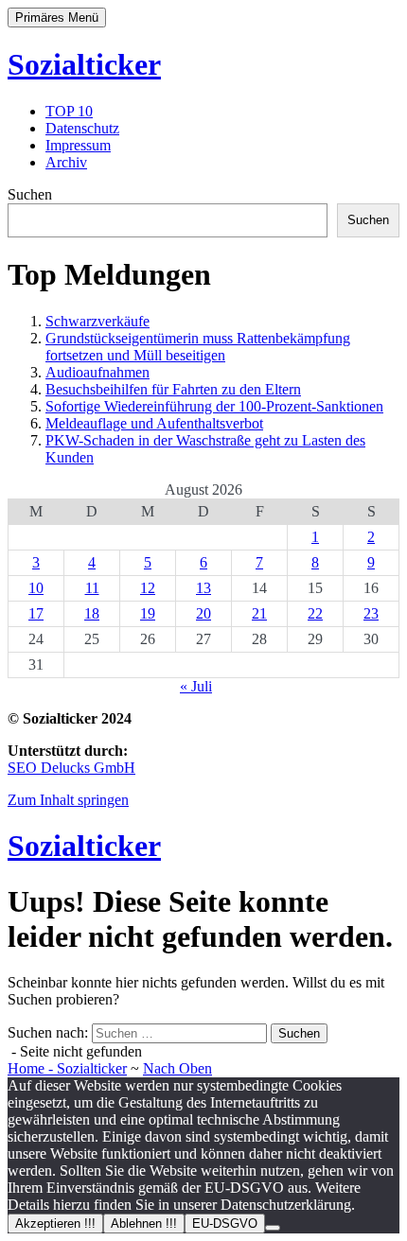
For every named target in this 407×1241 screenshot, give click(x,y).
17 (36, 613)
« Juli (196, 686)
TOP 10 (69, 111)
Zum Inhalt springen (68, 800)
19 (147, 613)
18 (91, 613)
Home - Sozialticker (67, 1068)
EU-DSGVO (224, 1223)
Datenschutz (82, 128)
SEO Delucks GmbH (71, 768)
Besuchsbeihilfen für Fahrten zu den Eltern (173, 389)
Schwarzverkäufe (97, 321)
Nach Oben (177, 1068)
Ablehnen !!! (144, 1223)
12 (147, 588)
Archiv (66, 162)
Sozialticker (84, 64)
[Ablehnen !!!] (272, 1228)
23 (371, 613)
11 (92, 588)
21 (259, 613)
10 (36, 588)
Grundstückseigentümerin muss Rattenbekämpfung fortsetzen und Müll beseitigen (197, 346)
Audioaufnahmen (97, 372)
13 (203, 588)
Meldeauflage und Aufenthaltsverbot (154, 423)
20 (203, 613)
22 (315, 613)
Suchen (30, 194)
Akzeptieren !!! (55, 1223)
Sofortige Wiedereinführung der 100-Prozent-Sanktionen (214, 406)
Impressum (78, 145)
